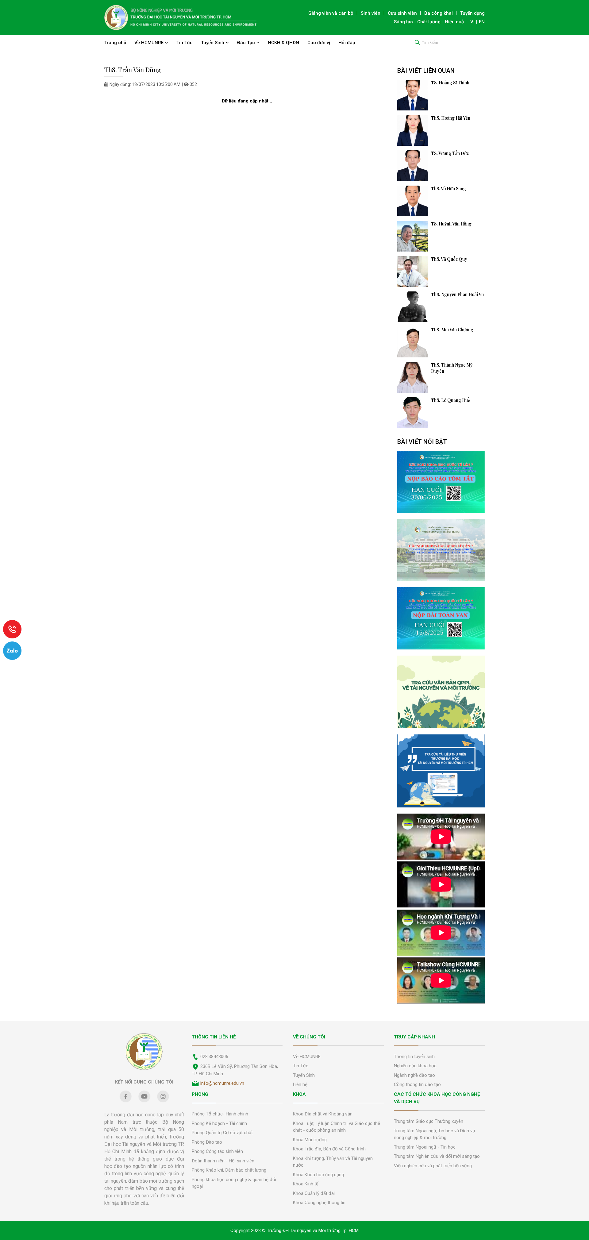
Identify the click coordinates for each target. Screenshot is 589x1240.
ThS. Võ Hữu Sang (448, 188)
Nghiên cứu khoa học (415, 1066)
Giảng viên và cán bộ (330, 13)
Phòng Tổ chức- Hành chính (220, 1114)
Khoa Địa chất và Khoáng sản (322, 1114)
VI (472, 22)
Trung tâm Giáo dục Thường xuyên (428, 1121)
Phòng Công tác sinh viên (217, 1151)
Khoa (299, 1094)
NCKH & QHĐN (283, 42)
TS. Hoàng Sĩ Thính (450, 83)
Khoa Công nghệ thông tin (319, 1202)
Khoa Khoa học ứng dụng (318, 1174)
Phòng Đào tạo (207, 1142)
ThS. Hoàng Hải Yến (450, 118)
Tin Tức (184, 42)
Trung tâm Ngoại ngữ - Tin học (425, 1147)
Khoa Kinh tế (305, 1184)
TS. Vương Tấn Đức (450, 153)
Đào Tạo (246, 42)
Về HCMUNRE (149, 42)
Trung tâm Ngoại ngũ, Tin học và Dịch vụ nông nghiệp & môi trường (434, 1134)
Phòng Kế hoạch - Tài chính (219, 1123)
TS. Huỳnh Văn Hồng (451, 224)
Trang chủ (115, 42)
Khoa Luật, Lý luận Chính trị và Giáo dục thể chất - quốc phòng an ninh (336, 1127)
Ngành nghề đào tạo (414, 1075)
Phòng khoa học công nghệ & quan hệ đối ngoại (234, 1183)
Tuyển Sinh (213, 42)
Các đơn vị (318, 42)
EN (482, 22)
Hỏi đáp (346, 42)
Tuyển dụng (472, 13)
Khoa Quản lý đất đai (314, 1193)
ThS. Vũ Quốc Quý (449, 259)
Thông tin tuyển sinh (414, 1056)
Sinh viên (370, 13)
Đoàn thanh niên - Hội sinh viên (223, 1161)
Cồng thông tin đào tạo (417, 1084)
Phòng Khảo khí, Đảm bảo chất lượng (229, 1170)
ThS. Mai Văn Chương (452, 330)
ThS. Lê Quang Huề (450, 400)
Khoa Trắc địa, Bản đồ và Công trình (329, 1149)
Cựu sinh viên (402, 13)
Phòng (200, 1094)
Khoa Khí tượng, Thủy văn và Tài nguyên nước (333, 1162)
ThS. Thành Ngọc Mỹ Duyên (451, 368)
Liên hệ (300, 1084)
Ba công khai (438, 13)
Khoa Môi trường (310, 1139)
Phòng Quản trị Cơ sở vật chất (222, 1132)
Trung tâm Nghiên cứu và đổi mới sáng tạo (437, 1156)
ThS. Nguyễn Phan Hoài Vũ (457, 294)
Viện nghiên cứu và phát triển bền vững (433, 1166)
